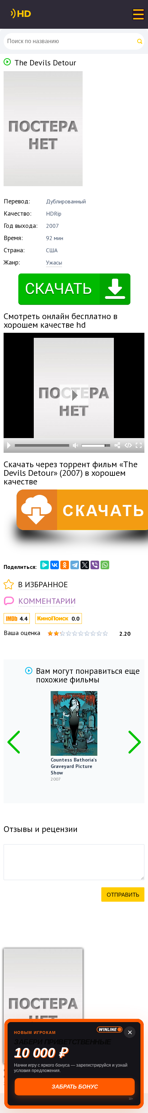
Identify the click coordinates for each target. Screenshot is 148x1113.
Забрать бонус (74, 1087)
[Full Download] (33, 14)
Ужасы (54, 262)
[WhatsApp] (105, 565)
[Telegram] (74, 565)
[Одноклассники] (64, 565)
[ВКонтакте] (54, 565)
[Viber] (95, 565)
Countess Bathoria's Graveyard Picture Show (74, 766)
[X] (84, 565)
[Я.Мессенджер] (44, 565)
